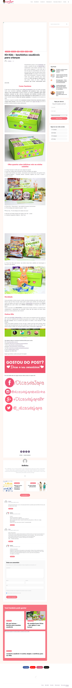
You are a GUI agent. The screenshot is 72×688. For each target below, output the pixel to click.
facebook (54, 129)
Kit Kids (21, 455)
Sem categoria (30, 620)
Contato (64, 1)
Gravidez (42, 1)
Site (7, 585)
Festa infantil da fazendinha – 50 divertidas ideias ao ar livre (61, 93)
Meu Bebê (36, 1)
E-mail (27, 580)
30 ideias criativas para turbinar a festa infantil (61, 71)
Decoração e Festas (57, 1)
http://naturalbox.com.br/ (12, 342)
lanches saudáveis (27, 455)
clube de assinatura (27, 89)
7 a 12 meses (7, 51)
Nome (7, 580)
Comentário (8, 567)
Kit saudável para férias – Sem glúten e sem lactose (35, 625)
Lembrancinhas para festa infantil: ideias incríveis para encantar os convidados (61, 87)
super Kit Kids (36, 101)
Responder (11, 508)
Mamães (22, 51)
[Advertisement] (36, 12)
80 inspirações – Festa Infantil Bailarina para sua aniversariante (61, 81)
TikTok (47, 667)
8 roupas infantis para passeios (32, 486)
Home (32, 1)
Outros (31, 51)
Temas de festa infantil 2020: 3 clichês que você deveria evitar (61, 76)
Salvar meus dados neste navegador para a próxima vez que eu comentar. (19, 590)
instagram (40, 667)
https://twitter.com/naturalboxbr (15, 345)
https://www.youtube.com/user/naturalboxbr (19, 348)
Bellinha (9, 61)
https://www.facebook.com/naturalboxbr (19, 343)
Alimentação (48, 1)
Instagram (40, 64)
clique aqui (39, 326)
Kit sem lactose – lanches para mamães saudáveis (13, 625)
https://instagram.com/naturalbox (17, 346)
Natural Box (41, 66)
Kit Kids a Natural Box (15, 317)
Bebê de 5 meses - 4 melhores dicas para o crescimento (18, 487)
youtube (54, 132)
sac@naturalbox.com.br (13, 349)
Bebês (18, 51)
